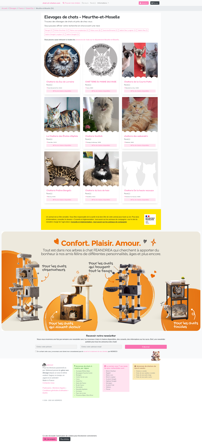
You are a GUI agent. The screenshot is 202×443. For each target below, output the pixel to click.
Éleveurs (85, 3)
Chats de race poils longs (143, 375)
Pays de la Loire (81, 393)
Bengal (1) (48, 30)
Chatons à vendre (141, 371)
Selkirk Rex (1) (143, 30)
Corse (78, 379)
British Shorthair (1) (61, 30)
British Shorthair (111, 371)
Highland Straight (111, 381)
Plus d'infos (64, 439)
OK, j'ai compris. (50, 439)
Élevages (12, 8)
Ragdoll (108, 373)
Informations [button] (102, 3)
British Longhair (110, 377)
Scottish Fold (110, 385)
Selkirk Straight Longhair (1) (54, 34)
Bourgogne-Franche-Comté (84, 373)
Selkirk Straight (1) (72, 34)
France (21, 8)
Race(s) (93, 3)
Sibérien (108, 387)
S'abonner (146, 347)
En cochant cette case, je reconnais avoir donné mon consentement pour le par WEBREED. (77, 351)
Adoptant (144, 3)
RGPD (45, 393)
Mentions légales (59, 388)
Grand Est (29, 8)
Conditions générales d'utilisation (55, 390)
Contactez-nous (48, 383)
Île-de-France (80, 385)
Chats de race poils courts (144, 377)
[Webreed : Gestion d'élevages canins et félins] (44, 365)
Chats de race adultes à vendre (145, 373)
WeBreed (49, 365)
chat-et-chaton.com (51, 3)
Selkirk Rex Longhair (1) (128, 30)
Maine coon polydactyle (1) (79, 30)
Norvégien (109, 383)
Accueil (4, 8)
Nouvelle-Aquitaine (81, 389)
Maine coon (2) (95, 30)
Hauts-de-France (81, 383)
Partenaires (47, 388)
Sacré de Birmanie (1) (110, 30)
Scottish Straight (111, 379)
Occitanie (79, 391)
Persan (108, 389)
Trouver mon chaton (72, 3)
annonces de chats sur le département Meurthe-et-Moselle (97, 40)
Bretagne (78, 375)
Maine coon (109, 375)
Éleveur (155, 3)
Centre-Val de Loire (82, 377)
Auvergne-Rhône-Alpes (83, 371)
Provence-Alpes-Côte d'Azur (84, 395)
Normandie (79, 387)
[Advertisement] (101, 423)
